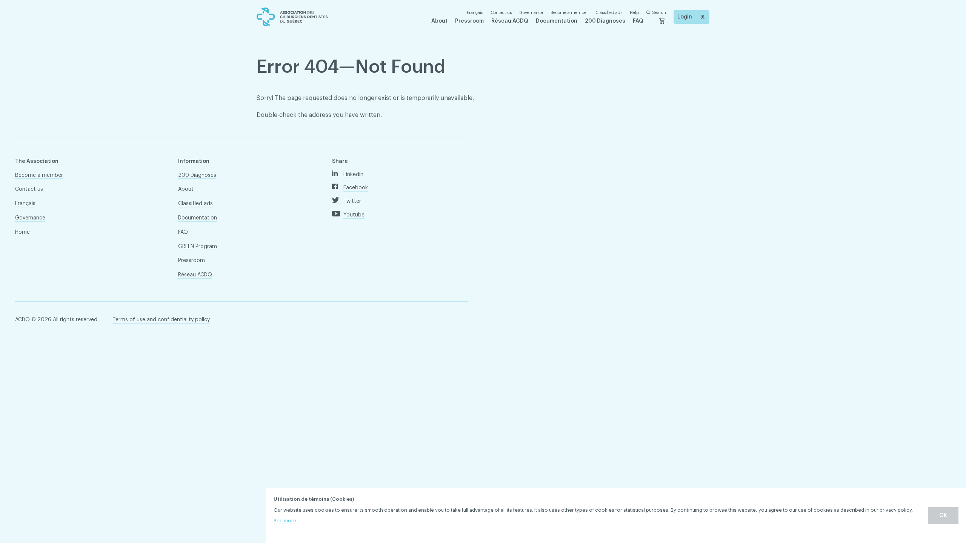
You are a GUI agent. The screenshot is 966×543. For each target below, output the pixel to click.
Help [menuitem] (634, 13)
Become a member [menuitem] (569, 13)
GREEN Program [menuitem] (197, 246)
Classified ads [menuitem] (608, 13)
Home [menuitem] (22, 232)
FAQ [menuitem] (638, 21)
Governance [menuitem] (531, 13)
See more (285, 520)
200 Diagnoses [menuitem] (605, 21)
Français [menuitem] (25, 203)
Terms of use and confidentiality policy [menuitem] (161, 319)
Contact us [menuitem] (501, 13)
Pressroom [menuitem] (469, 21)
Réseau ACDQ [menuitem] (509, 21)
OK (943, 515)
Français (475, 13)
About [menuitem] (439, 21)
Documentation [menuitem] (556, 21)
